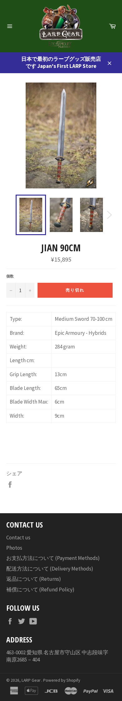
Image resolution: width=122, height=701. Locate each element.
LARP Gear (31, 680)
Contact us (18, 537)
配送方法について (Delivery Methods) (49, 568)
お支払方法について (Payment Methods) (53, 558)
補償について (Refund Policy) (40, 589)
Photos (14, 547)
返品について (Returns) (33, 578)
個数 (10, 276)
